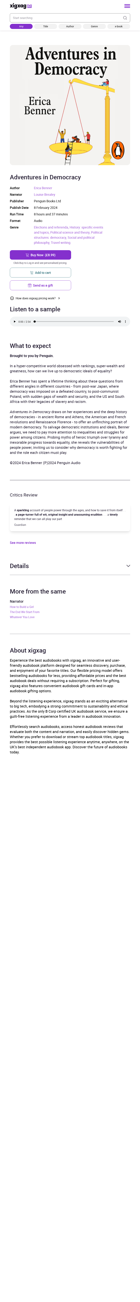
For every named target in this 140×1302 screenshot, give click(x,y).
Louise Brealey (44, 194)
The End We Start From (25, 612)
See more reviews (23, 542)
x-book (118, 26)
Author (70, 26)
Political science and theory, (70, 232)
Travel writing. (61, 242)
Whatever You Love (22, 617)
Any (21, 26)
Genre (94, 26)
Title (45, 26)
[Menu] (127, 6)
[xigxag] (21, 6)
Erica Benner (43, 188)
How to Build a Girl (22, 607)
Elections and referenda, (52, 227)
